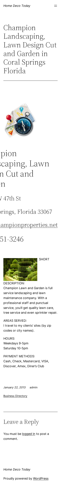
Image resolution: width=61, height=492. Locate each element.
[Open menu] (56, 6)
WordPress (40, 478)
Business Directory (15, 396)
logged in (28, 434)
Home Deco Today (16, 6)
